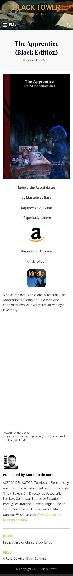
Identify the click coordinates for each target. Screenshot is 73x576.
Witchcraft (20, 440)
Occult (46, 436)
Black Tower (36, 7)
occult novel (58, 436)
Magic (32, 436)
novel (39, 436)
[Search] (67, 24)
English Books (21, 432)
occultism (8, 440)
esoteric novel (19, 436)
